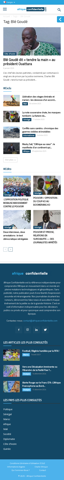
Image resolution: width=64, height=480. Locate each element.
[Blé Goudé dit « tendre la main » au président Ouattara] (32, 41)
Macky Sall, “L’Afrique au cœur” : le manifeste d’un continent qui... (38, 145)
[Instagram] (27, 330)
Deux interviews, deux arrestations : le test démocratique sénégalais (15, 235)
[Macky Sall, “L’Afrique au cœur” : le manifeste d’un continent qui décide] (11, 148)
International (28, 135)
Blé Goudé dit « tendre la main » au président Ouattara (29, 61)
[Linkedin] (36, 330)
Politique (7, 409)
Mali (25, 103)
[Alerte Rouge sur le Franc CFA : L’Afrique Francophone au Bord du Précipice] (11, 386)
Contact (42, 470)
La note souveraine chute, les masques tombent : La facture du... (41, 114)
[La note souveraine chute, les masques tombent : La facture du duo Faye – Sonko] (11, 116)
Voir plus (9, 159)
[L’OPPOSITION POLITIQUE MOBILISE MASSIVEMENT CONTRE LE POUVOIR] (17, 186)
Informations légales (16, 466)
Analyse (26, 373)
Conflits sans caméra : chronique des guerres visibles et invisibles (40, 129)
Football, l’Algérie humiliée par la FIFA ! (40, 351)
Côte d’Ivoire (9, 53)
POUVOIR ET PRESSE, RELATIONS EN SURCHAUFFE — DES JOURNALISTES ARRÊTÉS (45, 237)
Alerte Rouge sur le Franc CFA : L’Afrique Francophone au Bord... (41, 384)
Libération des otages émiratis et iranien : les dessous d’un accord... (39, 98)
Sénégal (26, 119)
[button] (59, 9)
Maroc (26, 354)
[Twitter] (45, 330)
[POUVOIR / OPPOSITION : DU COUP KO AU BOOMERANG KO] (47, 185)
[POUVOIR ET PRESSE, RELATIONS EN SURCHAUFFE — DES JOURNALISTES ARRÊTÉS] (47, 219)
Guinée (7, 448)
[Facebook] (18, 330)
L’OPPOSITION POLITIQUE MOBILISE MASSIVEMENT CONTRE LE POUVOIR (15, 203)
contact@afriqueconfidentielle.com (40, 320)
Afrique (26, 151)
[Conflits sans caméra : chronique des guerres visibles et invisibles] (11, 132)
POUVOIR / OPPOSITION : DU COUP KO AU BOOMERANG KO (45, 201)
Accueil (6, 16)
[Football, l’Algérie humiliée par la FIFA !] (11, 355)
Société (7, 434)
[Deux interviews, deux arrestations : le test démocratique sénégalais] (17, 219)
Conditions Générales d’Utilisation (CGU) (27, 463)
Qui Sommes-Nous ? (20, 470)
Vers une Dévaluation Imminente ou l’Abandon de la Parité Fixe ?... (39, 368)
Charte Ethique (41, 466)
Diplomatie (9, 439)
